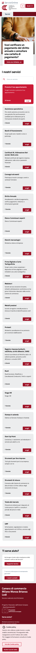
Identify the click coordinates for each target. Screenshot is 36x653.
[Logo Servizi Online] (10, 3)
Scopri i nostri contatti (9, 624)
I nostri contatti (12, 578)
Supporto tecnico (12, 564)
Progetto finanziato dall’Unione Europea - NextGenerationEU (15, 606)
